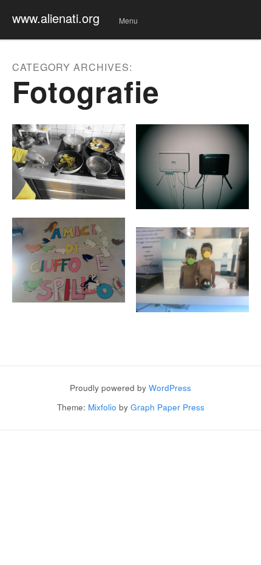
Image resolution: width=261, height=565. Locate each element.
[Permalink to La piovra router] (192, 166)
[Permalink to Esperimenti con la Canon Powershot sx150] (68, 161)
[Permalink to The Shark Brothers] (192, 269)
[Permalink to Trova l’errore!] (68, 260)
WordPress (170, 387)
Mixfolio (102, 407)
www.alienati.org (56, 18)
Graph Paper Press (167, 407)
